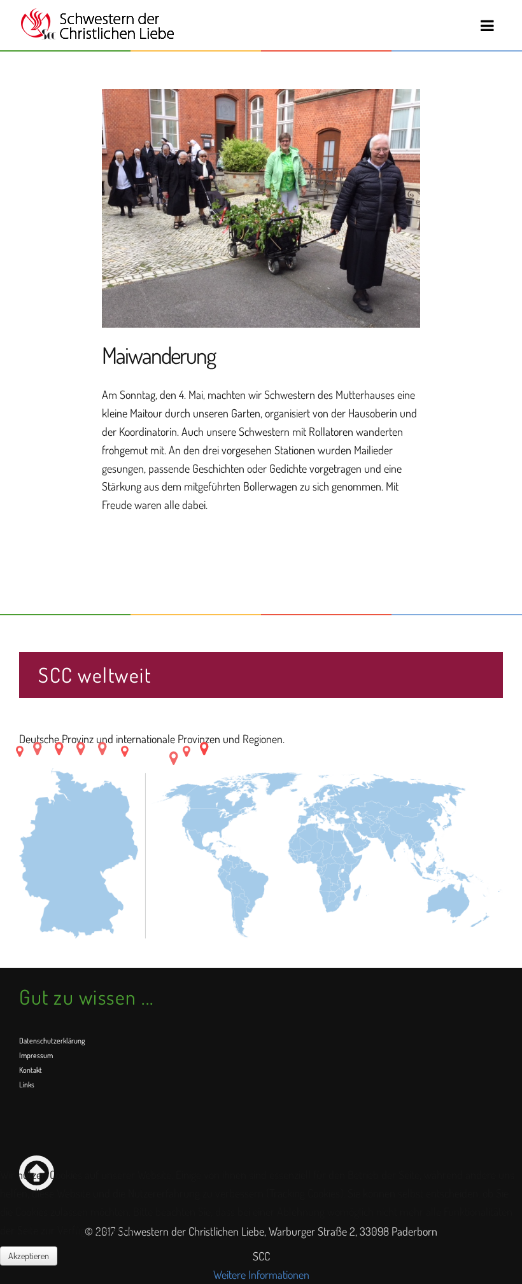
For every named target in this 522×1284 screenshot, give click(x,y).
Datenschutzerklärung (52, 1040)
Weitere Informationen (261, 1274)
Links (26, 1084)
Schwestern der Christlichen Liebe (97, 24)
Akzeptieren (28, 1255)
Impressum (36, 1055)
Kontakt (30, 1070)
